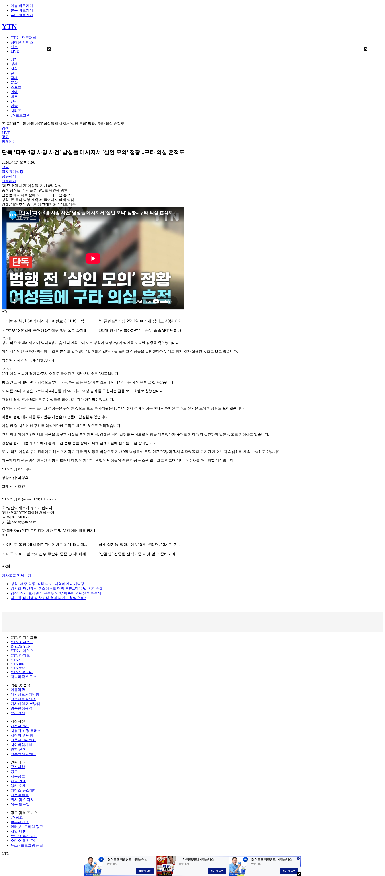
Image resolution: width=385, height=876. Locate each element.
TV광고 (17, 817)
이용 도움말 (20, 804)
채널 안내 (18, 781)
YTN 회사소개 (22, 642)
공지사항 (18, 767)
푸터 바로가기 (22, 15)
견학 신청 (18, 749)
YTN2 (15, 660)
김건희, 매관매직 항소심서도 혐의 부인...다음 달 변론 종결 (56, 588)
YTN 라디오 (20, 655)
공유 (5, 137)
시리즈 (16, 111)
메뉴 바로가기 (22, 6)
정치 (14, 59)
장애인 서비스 (22, 42)
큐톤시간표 (20, 822)
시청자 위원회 (22, 735)
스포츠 (16, 87)
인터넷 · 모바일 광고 (27, 827)
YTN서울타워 (22, 672)
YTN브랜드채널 (23, 37)
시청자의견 (20, 726)
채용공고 (18, 776)
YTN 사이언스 (22, 651)
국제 (14, 78)
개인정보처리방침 (25, 694)
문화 (14, 82)
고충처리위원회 (23, 740)
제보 (14, 47)
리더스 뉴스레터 (24, 790)
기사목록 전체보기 (16, 575)
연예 (14, 92)
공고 (14, 772)
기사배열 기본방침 (25, 704)
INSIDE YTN (21, 646)
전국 (14, 73)
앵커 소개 (18, 786)
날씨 (14, 101)
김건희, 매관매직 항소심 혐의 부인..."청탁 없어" (48, 598)
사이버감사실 (21, 745)
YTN (9, 26)
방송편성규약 (21, 708)
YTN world (19, 668)
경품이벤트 (20, 795)
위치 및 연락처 (22, 800)
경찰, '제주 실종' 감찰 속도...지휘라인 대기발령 (47, 584)
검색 (5, 128)
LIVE (15, 51)
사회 (14, 68)
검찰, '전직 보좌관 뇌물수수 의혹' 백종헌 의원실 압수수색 (56, 593)
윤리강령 (18, 713)
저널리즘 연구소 (24, 677)
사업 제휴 (18, 831)
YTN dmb (18, 664)
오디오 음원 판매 (24, 841)
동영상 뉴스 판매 (24, 836)
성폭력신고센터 (23, 754)
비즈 (14, 96)
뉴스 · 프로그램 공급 (27, 845)
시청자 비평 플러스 (26, 731)
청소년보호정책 (23, 699)
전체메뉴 (9, 141)
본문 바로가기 (22, 10)
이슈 (14, 106)
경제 (14, 64)
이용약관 (18, 690)
